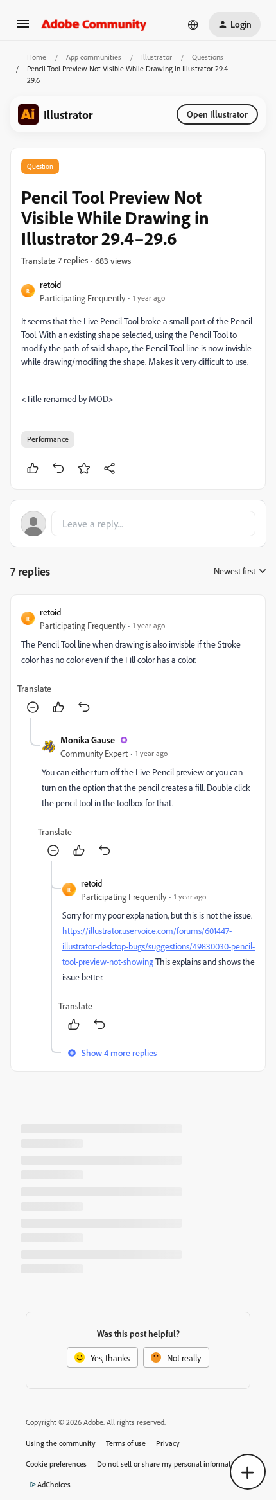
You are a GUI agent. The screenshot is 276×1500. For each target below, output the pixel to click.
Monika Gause (87, 739)
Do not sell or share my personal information (169, 1464)
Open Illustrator (217, 114)
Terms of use (126, 1443)
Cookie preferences (56, 1464)
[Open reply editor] (138, 523)
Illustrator (156, 57)
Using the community (61, 1443)
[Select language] (193, 24)
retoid (50, 284)
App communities (93, 57)
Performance (48, 439)
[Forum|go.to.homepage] (94, 24)
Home (36, 57)
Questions (207, 57)
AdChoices (54, 1484)
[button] (23, 27)
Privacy (168, 1443)
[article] (138, 661)
